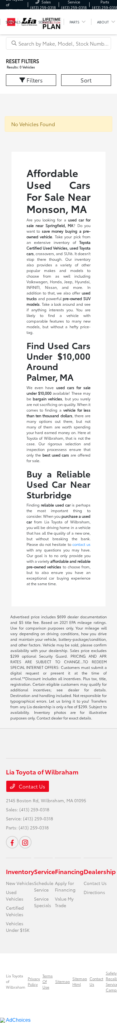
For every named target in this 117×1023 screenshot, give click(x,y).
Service (44, 871)
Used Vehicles (14, 895)
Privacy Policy (34, 981)
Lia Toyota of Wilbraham (15, 981)
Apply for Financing (65, 886)
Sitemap (62, 981)
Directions (94, 892)
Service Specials (42, 902)
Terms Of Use (47, 981)
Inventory (20, 871)
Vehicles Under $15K (18, 926)
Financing (69, 871)
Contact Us (31, 786)
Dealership (100, 871)
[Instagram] (25, 842)
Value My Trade (64, 902)
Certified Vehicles (15, 911)
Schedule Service (43, 886)
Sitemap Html (79, 981)
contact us (81, 544)
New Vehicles (20, 883)
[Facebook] (12, 842)
